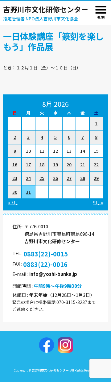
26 (55, 178)
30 (14, 192)
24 (28, 178)
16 (14, 164)
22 (96, 164)
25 (41, 178)
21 (82, 164)
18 (41, 164)
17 (28, 164)
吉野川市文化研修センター (45, 9)
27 (69, 178)
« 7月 (13, 202)
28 (82, 178)
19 (55, 164)
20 (69, 164)
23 (14, 178)
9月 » (98, 202)
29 (96, 178)
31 (28, 192)
